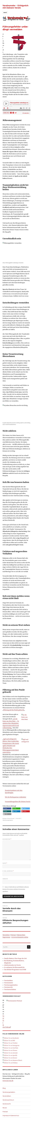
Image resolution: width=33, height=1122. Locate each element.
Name (5, 863)
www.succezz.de (8, 1080)
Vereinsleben (8, 980)
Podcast (13, 935)
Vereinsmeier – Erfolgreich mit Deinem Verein (15, 6)
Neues (5, 1108)
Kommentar (7, 839)
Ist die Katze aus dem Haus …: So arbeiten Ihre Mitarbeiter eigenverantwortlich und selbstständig (11, 723)
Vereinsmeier (8, 983)
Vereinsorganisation (8, 820)
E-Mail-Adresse (8, 871)
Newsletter (6, 935)
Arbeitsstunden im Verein (12, 965)
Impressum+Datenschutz (11, 1115)
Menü (5, 12)
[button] (7, 808)
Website (5, 878)
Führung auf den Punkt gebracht (13, 710)
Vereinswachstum (10, 989)
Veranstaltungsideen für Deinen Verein (17, 801)
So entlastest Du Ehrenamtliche (14, 967)
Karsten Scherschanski (8, 818)
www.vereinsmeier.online (19, 937)
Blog (4, 1088)
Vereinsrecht (8, 987)
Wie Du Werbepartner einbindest (15, 797)
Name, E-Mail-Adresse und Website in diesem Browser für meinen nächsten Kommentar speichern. (16, 889)
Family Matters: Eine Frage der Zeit (15, 958)
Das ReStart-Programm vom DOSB (15, 969)
